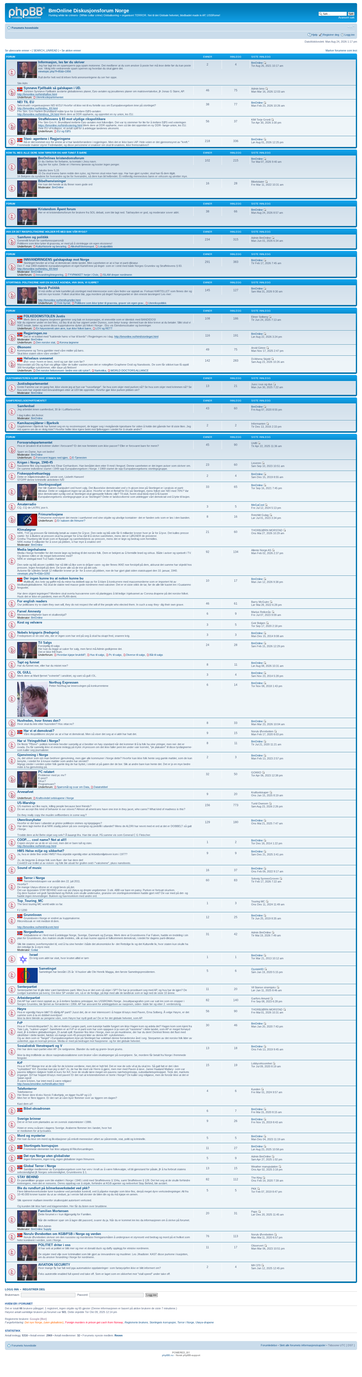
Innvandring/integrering (49, 274)
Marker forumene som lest (341, 50)
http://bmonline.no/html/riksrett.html (38, 927)
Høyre (21, 1009)
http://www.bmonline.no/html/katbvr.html (40, 1083)
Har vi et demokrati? (39, 731)
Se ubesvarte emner (17, 50)
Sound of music (29, 868)
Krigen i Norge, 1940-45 (35, 462)
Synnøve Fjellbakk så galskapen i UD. (52, 88)
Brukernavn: (12, 1294)
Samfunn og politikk (32, 237)
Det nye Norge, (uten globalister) (44, 1322)
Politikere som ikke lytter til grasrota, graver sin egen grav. (109, 303)
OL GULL (24, 672)
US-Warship (26, 803)
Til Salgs (45, 642)
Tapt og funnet (28, 662)
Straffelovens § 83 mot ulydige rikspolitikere (71, 119)
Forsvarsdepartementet (34, 442)
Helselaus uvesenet (38, 358)
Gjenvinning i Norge (32, 755)
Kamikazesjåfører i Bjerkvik (38, 423)
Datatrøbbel (101, 786)
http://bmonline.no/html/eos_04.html (38, 114)
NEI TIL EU (25, 102)
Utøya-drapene (205, 1322)
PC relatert (46, 772)
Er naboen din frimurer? (71, 520)
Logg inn (350, 34)
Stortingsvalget (49, 484)
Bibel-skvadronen (37, 1108)
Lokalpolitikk (105, 246)
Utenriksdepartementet (49, 97)
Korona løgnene (69, 342)
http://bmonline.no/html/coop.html (36, 846)
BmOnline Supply (41, 1229)
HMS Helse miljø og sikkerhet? (40, 851)
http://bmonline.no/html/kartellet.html (59, 300)
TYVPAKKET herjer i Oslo (83, 274)
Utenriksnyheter (29, 820)
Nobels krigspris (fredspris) (38, 632)
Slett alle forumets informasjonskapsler (303, 1345)
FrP (20, 1023)
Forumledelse (269, 1345)
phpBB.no (168, 1355)
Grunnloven (33, 915)
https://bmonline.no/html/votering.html (60, 125)
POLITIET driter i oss (54, 1245)
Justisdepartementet (32, 383)
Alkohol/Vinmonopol (82, 246)
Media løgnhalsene (31, 549)
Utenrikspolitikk (157, 303)
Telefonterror (27, 1088)
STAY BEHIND (27, 1177)
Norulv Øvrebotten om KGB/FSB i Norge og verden (62, 1234)
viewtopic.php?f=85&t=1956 (54, 71)
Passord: (82, 1294)
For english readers (32, 601)
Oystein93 (257, 969)
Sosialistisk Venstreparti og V (39, 1046)
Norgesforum (34, 932)
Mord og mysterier (31, 1135)
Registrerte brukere (136, 1322)
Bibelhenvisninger (52, 181)
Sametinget (47, 968)
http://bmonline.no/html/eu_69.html (37, 108)
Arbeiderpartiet (28, 998)
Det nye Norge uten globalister (47, 1156)
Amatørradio (26, 504)
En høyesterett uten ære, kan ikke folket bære (63, 328)
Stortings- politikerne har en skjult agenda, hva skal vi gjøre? (52, 282)
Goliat (34, 949)
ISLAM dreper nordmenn (117, 274)
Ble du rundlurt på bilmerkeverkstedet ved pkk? (53, 1188)
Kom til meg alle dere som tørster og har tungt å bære (46, 152)
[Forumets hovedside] (27, 12)
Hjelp (314, 34)
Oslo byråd (63, 303)
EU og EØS (64, 131)
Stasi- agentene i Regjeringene (47, 139)
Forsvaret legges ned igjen (52, 457)
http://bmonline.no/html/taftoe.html (37, 94)
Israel (34, 955)
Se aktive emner (71, 50)
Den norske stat (45, 342)
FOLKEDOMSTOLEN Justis (44, 316)
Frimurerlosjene (50, 514)
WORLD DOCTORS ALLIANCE (129, 370)
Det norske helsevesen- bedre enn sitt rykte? (63, 370)
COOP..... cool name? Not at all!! (41, 840)
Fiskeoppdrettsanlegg (33, 473)
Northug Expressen (63, 682)
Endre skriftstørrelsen (351, 27)
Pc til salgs (115, 654)
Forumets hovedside (25, 27)
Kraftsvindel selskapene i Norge (55, 798)
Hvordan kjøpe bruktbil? (71, 654)
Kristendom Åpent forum (57, 209)
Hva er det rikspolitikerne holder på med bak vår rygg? (46, 231)
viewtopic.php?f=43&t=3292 (33, 573)
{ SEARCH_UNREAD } (45, 50)
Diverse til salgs (135, 654)
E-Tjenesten (79, 457)
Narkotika (100, 370)
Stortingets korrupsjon (41, 1146)
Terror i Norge (34, 878)
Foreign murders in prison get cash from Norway (94, 1322)
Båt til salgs (156, 654)
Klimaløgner (26, 529)
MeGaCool (257, 504)
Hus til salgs (97, 654)
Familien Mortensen (53, 1211)
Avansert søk (346, 17)
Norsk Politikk (49, 288)
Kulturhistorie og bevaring (51, 246)
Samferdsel (25, 406)
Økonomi (24, 347)
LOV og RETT (104, 328)
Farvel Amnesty (29, 611)
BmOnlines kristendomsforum (61, 158)
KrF (20, 1063)
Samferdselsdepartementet (26, 400)
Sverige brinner (29, 1119)
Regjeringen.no (35, 333)
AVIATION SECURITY (54, 1264)
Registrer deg (331, 34)
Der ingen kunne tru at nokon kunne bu (53, 578)
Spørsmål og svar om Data (73, 786)
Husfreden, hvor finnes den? (39, 720)
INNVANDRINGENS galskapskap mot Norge (56, 259)
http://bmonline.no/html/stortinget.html (136, 336)
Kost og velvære (29, 622)
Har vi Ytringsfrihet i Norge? (38, 741)
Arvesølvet (25, 792)
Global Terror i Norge (40, 1166)
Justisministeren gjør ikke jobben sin (33, 378)
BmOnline (257, 62)
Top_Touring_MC (30, 901)
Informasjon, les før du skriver (61, 62)
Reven (119, 1335)
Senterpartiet (27, 987)
